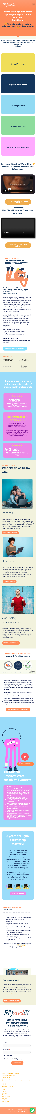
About (4, 1083)
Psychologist (19, 1059)
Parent (6, 1059)
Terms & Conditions (7, 1086)
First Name (6, 1049)
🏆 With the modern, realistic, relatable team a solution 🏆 (18, 26)
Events (4, 1091)
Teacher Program (7, 1079)
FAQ (3, 1095)
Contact (4, 1098)
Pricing (4, 1084)
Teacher (11, 1059)
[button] (33, 4)
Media (4, 1088)
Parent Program (6, 1077)
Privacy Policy (6, 1096)
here (22, 947)
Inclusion (4, 1093)
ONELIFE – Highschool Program (10, 1073)
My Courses (5, 1100)
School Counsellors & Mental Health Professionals (16, 1081)
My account (5, 1101)
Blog (3, 1089)
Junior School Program (8, 1075)
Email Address (7, 1043)
